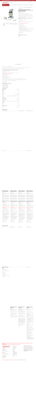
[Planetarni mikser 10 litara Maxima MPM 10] (6, 130)
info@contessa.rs (3, 357)
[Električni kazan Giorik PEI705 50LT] (14, 246)
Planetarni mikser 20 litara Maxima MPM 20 (13, 191)
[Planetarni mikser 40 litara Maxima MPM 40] (22, 130)
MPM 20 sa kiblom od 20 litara (5, 85)
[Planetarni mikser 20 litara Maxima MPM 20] (14, 130)
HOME (18, 7)
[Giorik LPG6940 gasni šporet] (6, 246)
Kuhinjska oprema (22, 35)
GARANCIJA (14, 351)
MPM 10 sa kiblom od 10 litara (5, 84)
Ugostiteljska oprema (22, 7)
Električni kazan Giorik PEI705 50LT (13, 307)
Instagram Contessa (15, 352)
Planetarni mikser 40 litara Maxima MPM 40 (21, 191)
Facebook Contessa (15, 353)
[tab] (15, 64)
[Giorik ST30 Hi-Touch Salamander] (22, 246)
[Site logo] (5, 2)
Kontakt (33, 0)
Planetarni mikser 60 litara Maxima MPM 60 (29, 191)
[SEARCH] (33, 2)
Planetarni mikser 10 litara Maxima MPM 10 (5, 191)
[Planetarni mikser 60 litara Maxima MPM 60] (30, 130)
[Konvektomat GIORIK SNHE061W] (30, 246)
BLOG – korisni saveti (15, 354)
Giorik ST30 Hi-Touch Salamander (21, 307)
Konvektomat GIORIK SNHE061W (29, 307)
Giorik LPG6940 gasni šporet (5, 267)
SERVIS (13, 350)
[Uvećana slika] (3, 21)
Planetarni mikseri (25, 35)
